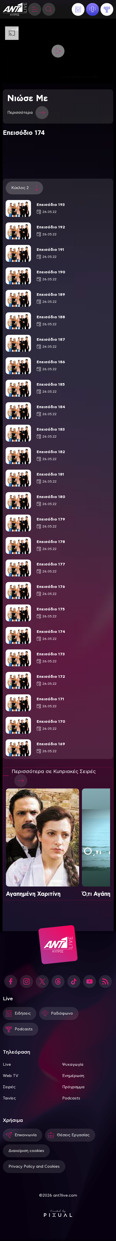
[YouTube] (89, 981)
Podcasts (71, 1098)
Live (7, 1065)
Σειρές (9, 1087)
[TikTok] (73, 981)
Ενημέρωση (73, 1076)
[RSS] (105, 981)
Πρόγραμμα (73, 1087)
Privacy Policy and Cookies (34, 1167)
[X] (42, 981)
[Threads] (58, 981)
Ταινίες (9, 1098)
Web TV (10, 1076)
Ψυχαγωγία (72, 1065)
